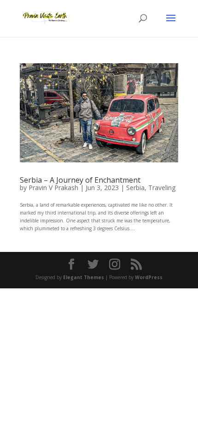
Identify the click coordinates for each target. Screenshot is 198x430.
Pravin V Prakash (53, 187)
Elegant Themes (83, 277)
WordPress (149, 277)
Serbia (135, 187)
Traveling (161, 187)
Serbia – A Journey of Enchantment (80, 180)
